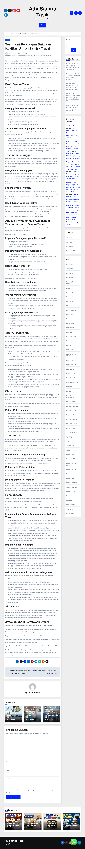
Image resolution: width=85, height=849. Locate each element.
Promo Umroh (70, 428)
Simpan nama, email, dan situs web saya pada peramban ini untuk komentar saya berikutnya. (30, 791)
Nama (8, 762)
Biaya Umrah (70, 273)
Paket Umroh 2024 (72, 364)
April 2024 (69, 242)
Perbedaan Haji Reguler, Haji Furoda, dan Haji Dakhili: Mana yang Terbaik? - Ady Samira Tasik (73, 187)
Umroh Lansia (70, 496)
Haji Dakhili (69, 292)
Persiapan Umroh (71, 423)
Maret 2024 (69, 246)
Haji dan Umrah (71, 297)
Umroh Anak (70, 478)
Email (8, 770)
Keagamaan (70, 327)
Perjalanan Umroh (71, 419)
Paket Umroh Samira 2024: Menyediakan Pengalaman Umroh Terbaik (72, 133)
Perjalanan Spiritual (72, 410)
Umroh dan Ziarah (71, 487)
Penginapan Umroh (72, 382)
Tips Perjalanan (71, 437)
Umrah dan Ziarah (71, 469)
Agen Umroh (70, 264)
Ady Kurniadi (13, 53)
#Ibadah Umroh (16, 55)
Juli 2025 (69, 237)
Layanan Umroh (71, 341)
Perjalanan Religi (71, 401)
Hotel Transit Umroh (72, 310)
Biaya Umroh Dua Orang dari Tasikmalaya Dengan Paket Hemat (32, 711)
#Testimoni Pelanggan (45, 55)
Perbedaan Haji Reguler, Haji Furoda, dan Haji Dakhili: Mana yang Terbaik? (72, 219)
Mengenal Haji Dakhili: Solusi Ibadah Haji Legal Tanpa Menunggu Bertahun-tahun (73, 97)
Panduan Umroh (71, 373)
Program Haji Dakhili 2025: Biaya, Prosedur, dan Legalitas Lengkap (73, 156)
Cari (68, 40)
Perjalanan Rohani (72, 406)
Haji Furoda (69, 301)
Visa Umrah (69, 509)
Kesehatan (69, 332)
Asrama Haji (70, 268)
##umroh (9, 55)
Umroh (8, 39)
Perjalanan (69, 391)
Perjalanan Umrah (71, 415)
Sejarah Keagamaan (72, 432)
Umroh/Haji (69, 500)
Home (42, 25)
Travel (68, 441)
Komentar (9, 737)
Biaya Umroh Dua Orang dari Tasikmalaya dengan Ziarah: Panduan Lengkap (51, 711)
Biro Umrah (69, 288)
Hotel (68, 305)
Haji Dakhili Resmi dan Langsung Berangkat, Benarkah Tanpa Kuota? (13, 823)
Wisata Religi (70, 513)
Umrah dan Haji (71, 454)
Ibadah (68, 319)
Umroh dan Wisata (72, 482)
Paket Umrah (70, 349)
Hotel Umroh (70, 314)
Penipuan (69, 386)
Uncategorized (70, 504)
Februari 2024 (70, 251)
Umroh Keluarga (71, 491)
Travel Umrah (70, 445)
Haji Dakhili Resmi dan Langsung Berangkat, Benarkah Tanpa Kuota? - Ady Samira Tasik (73, 146)
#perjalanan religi (25, 55)
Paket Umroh (70, 360)
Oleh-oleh (69, 345)
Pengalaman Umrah (72, 378)
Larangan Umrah (71, 336)
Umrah (68, 450)
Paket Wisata (70, 369)
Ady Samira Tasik (14, 840)
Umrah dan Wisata (72, 459)
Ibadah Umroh (70, 323)
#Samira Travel (35, 55)
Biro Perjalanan (71, 277)
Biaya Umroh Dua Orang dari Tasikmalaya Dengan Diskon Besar (13, 711)
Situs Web (9, 779)
